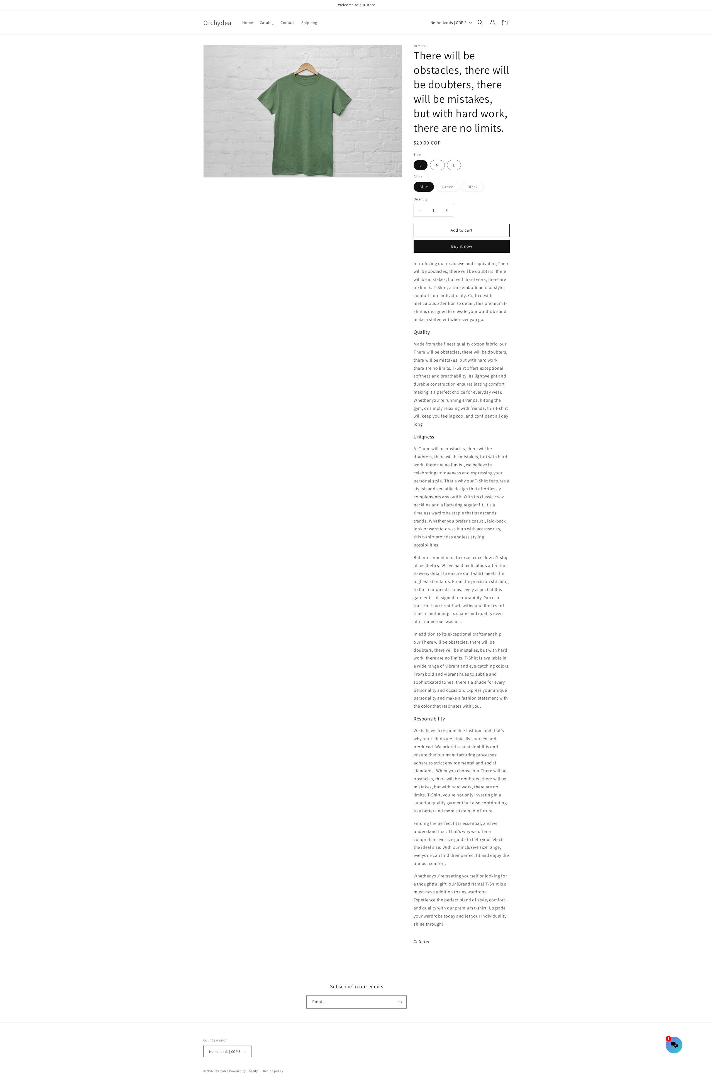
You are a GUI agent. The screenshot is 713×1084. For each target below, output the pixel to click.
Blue (423, 186)
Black (476, 188)
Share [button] (424, 941)
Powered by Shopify (243, 1071)
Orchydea (222, 1071)
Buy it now (461, 246)
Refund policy (273, 1071)
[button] (480, 22)
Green (451, 188)
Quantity (421, 199)
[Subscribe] (400, 1001)
